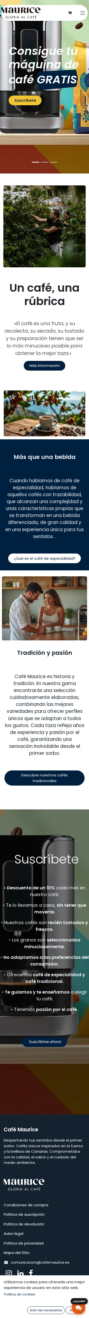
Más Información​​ (44, 365)
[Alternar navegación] (82, 12)
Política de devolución (24, 1224)
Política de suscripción (24, 1214)
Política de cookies (19, 1294)
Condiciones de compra (26, 1205)
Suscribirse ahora (44, 1041)
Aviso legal (13, 1233)
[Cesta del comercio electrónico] (70, 13)
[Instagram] (8, 1273)
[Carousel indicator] (35, 162)
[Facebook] (30, 1273)
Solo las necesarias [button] (46, 1310)
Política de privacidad (24, 1243)
